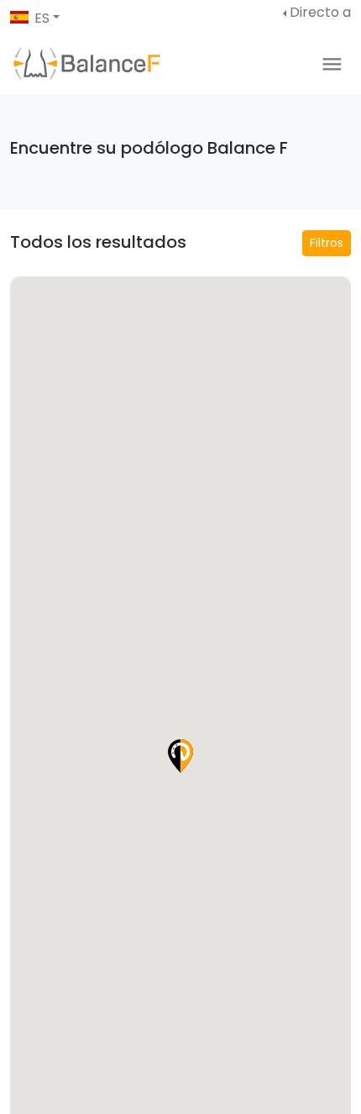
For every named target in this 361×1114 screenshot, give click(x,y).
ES (42, 18)
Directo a (320, 12)
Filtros (326, 242)
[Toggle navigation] (332, 64)
